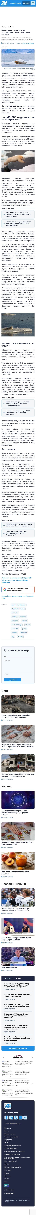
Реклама (7, 1170)
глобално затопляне (19, 617)
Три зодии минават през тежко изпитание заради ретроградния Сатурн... (14, 812)
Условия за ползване (11, 1136)
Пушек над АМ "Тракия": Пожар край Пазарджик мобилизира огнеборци (16, 1015)
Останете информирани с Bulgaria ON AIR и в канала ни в (16, 580)
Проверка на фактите (12, 1154)
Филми (6, 1178)
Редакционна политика (12, 1145)
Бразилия (15, 629)
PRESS (6, 1164)
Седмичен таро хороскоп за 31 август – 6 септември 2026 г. (17, 843)
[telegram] (25, 1117)
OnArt (6, 1185)
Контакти (7, 1128)
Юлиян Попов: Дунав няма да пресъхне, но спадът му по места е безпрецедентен (17, 1038)
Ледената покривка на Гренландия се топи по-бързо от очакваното (19, 525)
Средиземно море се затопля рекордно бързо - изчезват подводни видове (17, 403)
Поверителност (10, 1134)
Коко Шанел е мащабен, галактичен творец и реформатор (17, 995)
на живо (26, 3)
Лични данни (8, 1189)
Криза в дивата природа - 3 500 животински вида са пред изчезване (18, 412)
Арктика (24, 633)
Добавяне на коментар (16, 650)
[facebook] (6, 1117)
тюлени (14, 633)
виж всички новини (18, 1048)
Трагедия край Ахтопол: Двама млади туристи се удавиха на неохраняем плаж (16, 1027)
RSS (5, 1181)
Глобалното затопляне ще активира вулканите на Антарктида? (16, 533)
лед (13, 637)
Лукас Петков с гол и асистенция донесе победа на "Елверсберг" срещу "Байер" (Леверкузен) (17, 985)
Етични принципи (10, 1148)
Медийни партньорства (12, 1167)
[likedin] (11, 1117)
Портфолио (8, 1139)
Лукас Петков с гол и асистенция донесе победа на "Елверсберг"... (15, 909)
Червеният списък (18, 609)
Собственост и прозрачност (14, 1151)
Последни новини (15, 3)
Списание (7, 1175)
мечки (20, 637)
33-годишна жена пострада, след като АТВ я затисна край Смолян (17, 1005)
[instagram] (21, 1117)
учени (24, 629)
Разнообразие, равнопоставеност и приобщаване (17, 1157)
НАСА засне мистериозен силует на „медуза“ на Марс (23, 1081)
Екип (6, 1142)
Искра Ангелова (28, 43)
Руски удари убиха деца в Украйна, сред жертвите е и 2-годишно (15, 716)
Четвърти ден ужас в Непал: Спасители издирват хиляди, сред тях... (17, 775)
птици (27, 625)
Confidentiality (9, 1193)
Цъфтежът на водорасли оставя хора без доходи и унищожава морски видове (18, 223)
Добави (12, 680)
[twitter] (16, 1117)
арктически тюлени (18, 605)
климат (24, 621)
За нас (6, 1131)
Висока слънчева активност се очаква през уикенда (24, 1071)
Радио (6, 1173)
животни (15, 613)
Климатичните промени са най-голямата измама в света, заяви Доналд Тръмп (18, 214)
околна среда (17, 625)
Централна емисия (9, 967)
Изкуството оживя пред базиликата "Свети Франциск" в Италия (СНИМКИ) (17, 746)
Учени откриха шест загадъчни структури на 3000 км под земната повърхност (24, 1063)
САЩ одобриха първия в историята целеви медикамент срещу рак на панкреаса (24, 1091)
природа (15, 621)
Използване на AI (10, 1161)
